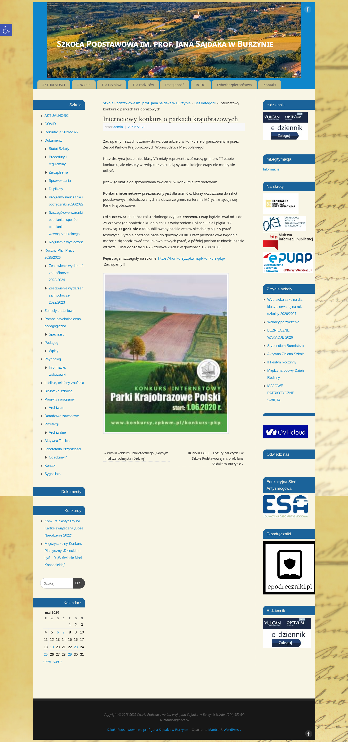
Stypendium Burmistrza (285, 346)
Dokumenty (53, 140)
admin (118, 127)
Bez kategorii (205, 102)
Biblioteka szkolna (58, 391)
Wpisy (53, 351)
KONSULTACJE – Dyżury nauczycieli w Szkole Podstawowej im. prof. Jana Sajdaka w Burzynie (216, 458)
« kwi (47, 661)
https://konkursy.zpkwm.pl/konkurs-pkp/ (191, 258)
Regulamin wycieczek (66, 242)
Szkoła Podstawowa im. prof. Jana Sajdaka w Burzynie (165, 43)
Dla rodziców (143, 85)
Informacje (271, 169)
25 (46, 654)
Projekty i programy (60, 399)
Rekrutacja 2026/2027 (61, 132)
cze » (58, 661)
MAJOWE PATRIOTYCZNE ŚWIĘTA (280, 393)
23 (76, 647)
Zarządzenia (58, 172)
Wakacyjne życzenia (283, 322)
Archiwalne (57, 432)
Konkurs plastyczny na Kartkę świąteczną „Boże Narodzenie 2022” (64, 528)
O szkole (83, 85)
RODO (200, 85)
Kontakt (269, 85)
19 (52, 647)
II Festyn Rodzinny (281, 362)
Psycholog (53, 359)
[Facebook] (307, 10)
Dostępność (174, 85)
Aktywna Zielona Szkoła (285, 354)
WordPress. (232, 730)
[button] (6, 30)
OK (77, 583)
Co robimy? (58, 457)
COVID (50, 124)
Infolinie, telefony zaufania (64, 383)
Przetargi (51, 424)
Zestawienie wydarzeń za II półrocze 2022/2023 (66, 295)
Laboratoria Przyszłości (63, 449)
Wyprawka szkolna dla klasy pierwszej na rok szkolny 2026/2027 (284, 306)
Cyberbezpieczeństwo (234, 85)
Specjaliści (57, 334)
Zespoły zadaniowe (59, 311)
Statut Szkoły (59, 149)
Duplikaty (56, 189)
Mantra (213, 730)
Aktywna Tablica (57, 441)
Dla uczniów (111, 85)
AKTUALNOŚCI (53, 85)
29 (70, 654)
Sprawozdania (60, 181)
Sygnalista (53, 474)
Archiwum (56, 408)
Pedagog (51, 342)
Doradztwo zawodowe (62, 416)
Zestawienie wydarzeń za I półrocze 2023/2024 (66, 273)
